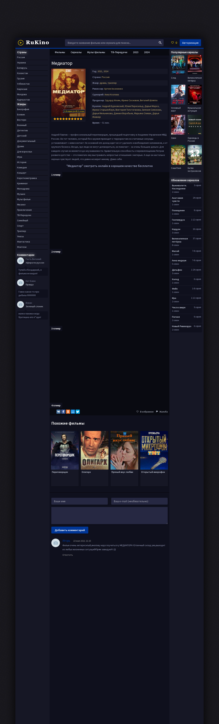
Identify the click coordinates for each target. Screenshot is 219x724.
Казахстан (22, 73)
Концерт (21, 172)
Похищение (178, 210)
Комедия (22, 167)
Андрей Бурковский (113, 106)
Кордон (176, 229)
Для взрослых (24, 151)
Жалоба (163, 411)
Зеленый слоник (34, 306)
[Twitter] (78, 412)
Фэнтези (22, 246)
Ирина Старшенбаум (103, 109)
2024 (106, 71)
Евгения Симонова (151, 109)
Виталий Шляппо (149, 100)
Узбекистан (23, 83)
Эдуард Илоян (112, 100)
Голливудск (178, 219)
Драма (20, 146)
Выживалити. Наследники (179, 187)
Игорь (66, 541)
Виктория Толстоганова (128, 109)
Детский (22, 135)
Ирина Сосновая (130, 100)
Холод (175, 279)
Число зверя (178, 307)
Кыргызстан (23, 99)
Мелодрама (23, 188)
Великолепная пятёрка (180, 240)
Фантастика (23, 241)
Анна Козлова (112, 94)
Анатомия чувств (177, 199)
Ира (174, 298)
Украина (21, 62)
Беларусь (22, 67)
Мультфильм (23, 199)
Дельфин (177, 269)
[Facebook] (63, 412)
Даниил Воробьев (123, 113)
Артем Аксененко (113, 88)
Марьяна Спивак (142, 113)
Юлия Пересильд (134, 106)
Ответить (67, 554)
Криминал (22, 183)
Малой (175, 251)
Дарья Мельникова (102, 113)
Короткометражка (27, 178)
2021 (100, 71)
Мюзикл (21, 204)
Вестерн (21, 119)
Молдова (22, 94)
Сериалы (76, 52)
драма (103, 82)
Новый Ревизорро (181, 326)
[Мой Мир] (73, 412)
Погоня (176, 316)
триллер (112, 82)
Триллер (21, 231)
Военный (22, 125)
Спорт (20, 225)
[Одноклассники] (68, 412)
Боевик (21, 114)
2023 (135, 52)
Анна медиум (179, 260)
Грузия (20, 78)
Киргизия (22, 89)
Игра (19, 156)
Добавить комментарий (70, 530)
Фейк (175, 288)
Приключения (24, 209)
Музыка (21, 193)
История (21, 162)
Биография (23, 109)
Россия (106, 77)
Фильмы (60, 52)
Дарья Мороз (152, 106)
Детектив (22, 130)
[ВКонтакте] (58, 412)
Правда (30, 284)
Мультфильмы (96, 52)
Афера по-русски (35, 262)
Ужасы (20, 236)
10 (81, 118)
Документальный (26, 141)
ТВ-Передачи (119, 52)
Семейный (22, 220)
